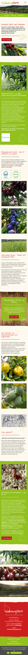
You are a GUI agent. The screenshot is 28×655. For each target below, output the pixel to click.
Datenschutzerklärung (14, 643)
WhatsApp (18, 625)
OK (8, 652)
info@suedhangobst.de (14, 629)
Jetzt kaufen (7, 39)
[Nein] (26, 650)
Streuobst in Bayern (7, 527)
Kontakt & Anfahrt (14, 639)
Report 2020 (14, 317)
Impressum (14, 641)
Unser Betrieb (7, 538)
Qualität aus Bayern (7, 166)
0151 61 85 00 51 (16, 624)
